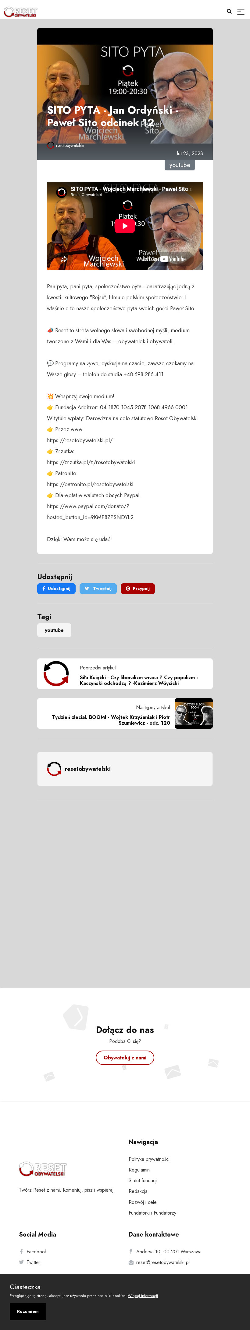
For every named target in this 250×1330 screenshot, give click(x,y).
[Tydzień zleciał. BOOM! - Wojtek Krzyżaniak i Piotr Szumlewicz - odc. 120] (191, 713)
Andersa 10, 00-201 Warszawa (169, 1251)
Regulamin (139, 1169)
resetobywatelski (70, 145)
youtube (54, 630)
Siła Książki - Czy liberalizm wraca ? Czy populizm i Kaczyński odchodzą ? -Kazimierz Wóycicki (139, 680)
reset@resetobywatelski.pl (163, 1262)
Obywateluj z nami (125, 1057)
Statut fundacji (143, 1180)
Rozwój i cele (143, 1202)
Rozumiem (28, 1311)
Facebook (37, 1251)
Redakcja (138, 1191)
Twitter (33, 1262)
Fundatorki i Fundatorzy (152, 1212)
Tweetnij (102, 588)
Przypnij (141, 588)
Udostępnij (59, 588)
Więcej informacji (143, 1296)
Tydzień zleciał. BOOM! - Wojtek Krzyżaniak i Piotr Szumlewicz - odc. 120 (111, 720)
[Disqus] (125, 885)
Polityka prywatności (149, 1159)
